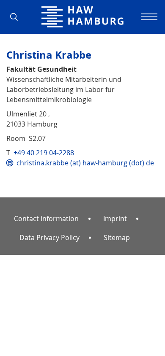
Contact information (46, 218)
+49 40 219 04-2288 (44, 152)
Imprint (115, 218)
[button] (17, 16)
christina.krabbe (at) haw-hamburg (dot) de (85, 162)
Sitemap (117, 237)
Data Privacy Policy (49, 237)
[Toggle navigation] (148, 16)
